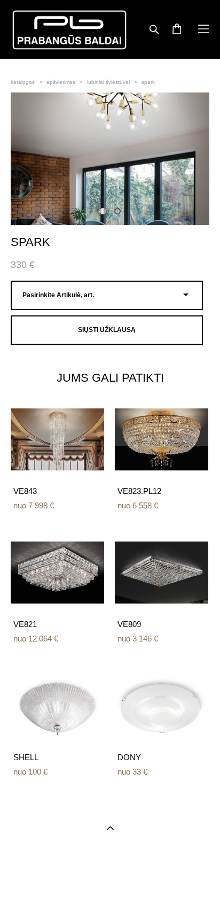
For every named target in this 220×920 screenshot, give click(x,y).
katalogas (23, 82)
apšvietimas (60, 82)
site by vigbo (110, 895)
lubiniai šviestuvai (108, 82)
